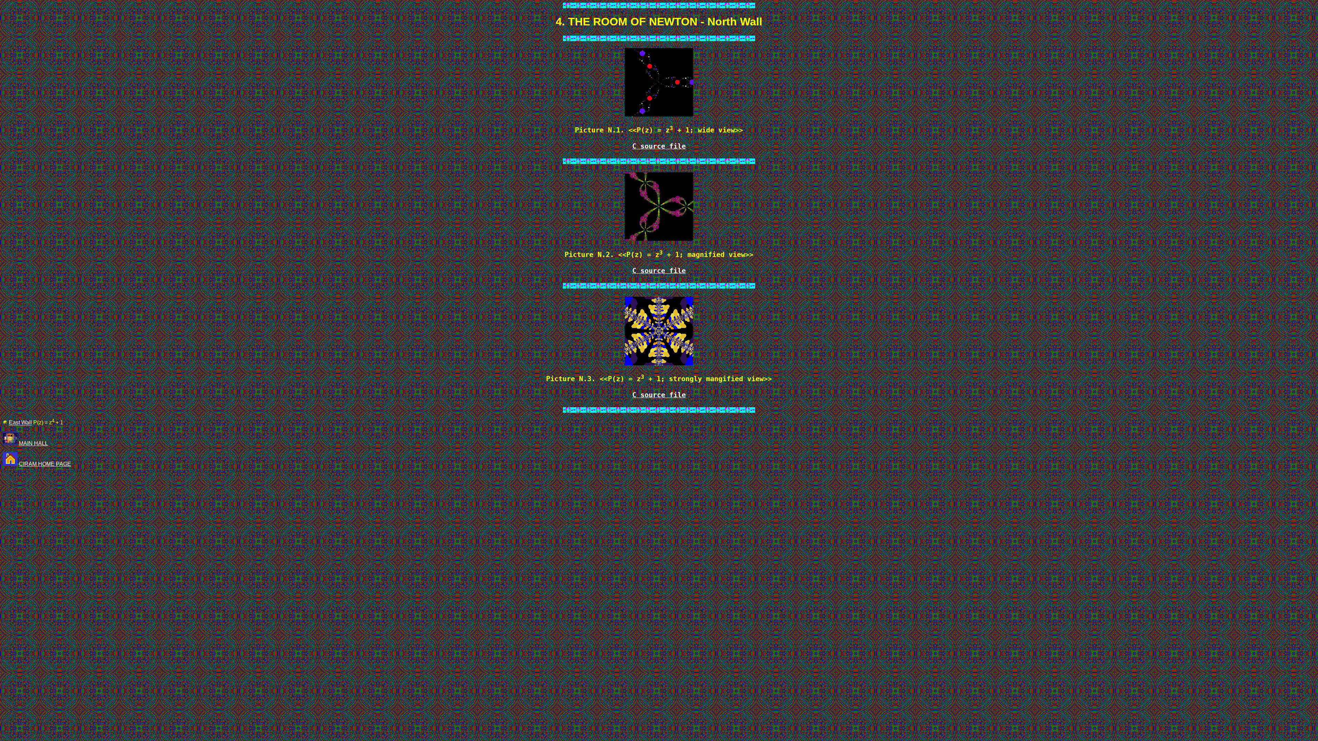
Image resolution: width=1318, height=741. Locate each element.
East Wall (20, 423)
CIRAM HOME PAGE (45, 464)
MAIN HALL (33, 443)
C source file (659, 146)
